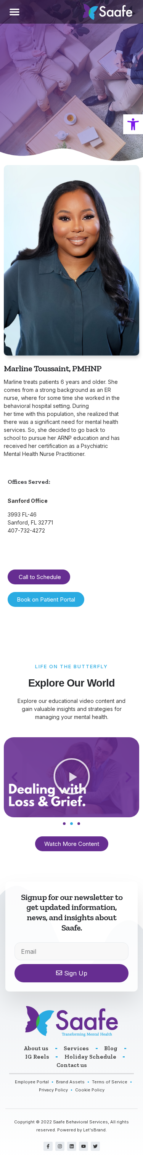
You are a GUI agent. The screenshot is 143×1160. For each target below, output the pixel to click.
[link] (133, 124)
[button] (14, 12)
